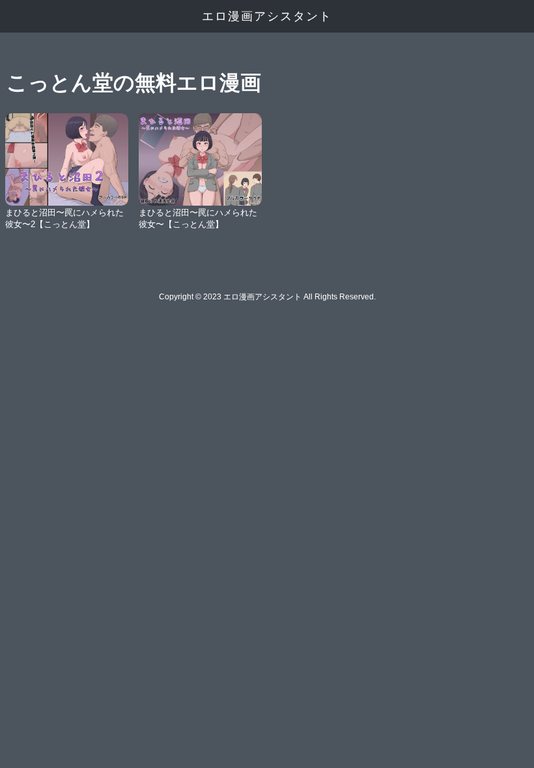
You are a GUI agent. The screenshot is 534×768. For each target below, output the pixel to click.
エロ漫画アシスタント (267, 16)
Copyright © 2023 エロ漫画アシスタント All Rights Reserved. (267, 296)
